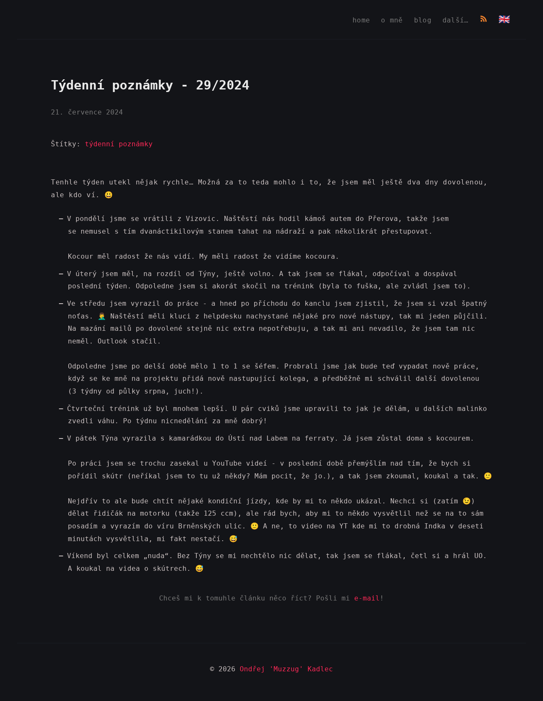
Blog (422, 20)
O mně (392, 20)
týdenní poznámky (119, 144)
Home (361, 20)
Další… (455, 20)
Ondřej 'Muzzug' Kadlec (286, 669)
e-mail (367, 598)
